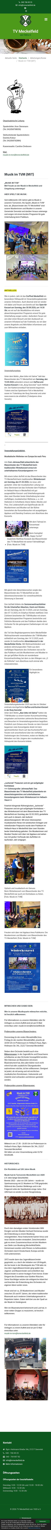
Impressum (26, 1518)
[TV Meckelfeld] (25, 21)
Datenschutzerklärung (34, 1528)
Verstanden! (42, 1521)
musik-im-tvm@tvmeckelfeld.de (16, 155)
